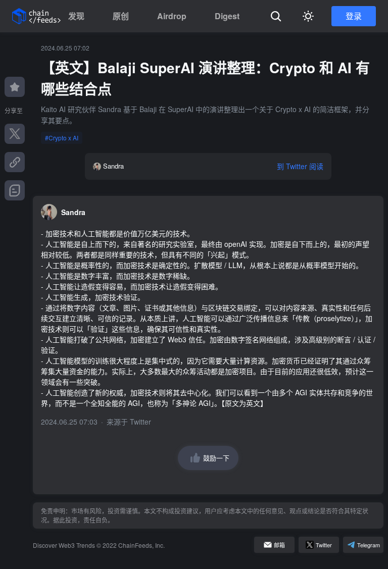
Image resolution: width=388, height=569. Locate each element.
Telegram (368, 545)
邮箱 (279, 545)
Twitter (140, 422)
